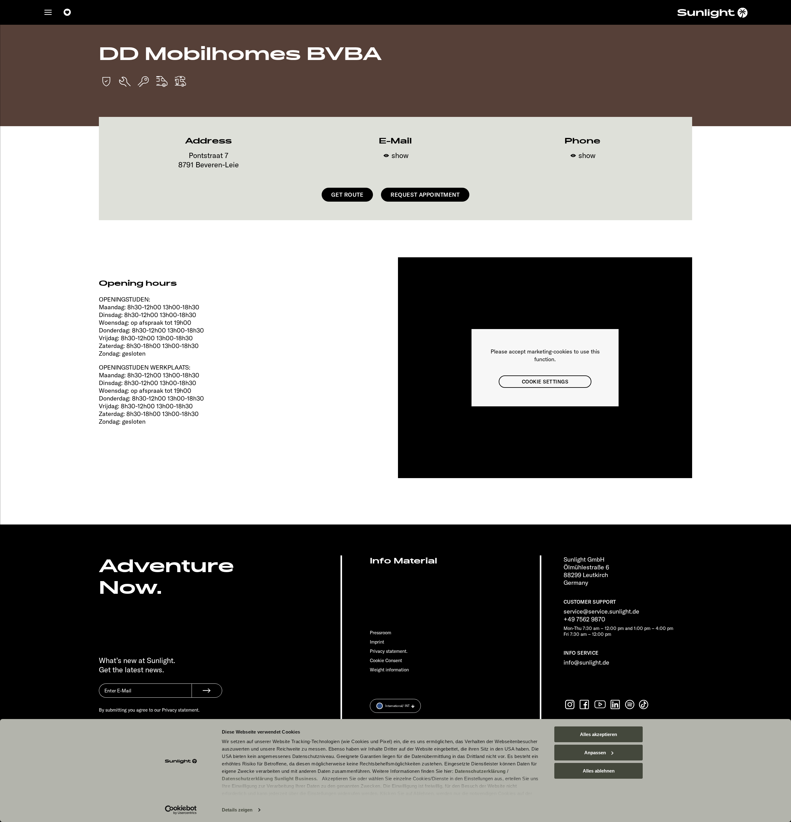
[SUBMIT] (207, 690)
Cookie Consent (386, 660)
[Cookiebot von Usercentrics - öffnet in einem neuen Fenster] (181, 810)
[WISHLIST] (67, 12)
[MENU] (48, 12)
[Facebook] (585, 704)
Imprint (377, 642)
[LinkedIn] (616, 704)
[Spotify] (630, 704)
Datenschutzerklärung (480, 771)
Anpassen (595, 752)
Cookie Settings (545, 382)
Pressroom (380, 633)
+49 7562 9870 (584, 619)
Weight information (389, 670)
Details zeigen (237, 809)
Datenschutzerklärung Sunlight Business (269, 778)
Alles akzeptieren (598, 734)
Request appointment (425, 194)
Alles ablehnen (599, 770)
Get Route (347, 194)
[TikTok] (644, 704)
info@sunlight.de (586, 662)
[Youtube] (600, 704)
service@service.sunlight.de (601, 611)
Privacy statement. (389, 651)
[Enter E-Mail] (145, 695)
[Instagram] (570, 704)
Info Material (403, 561)
